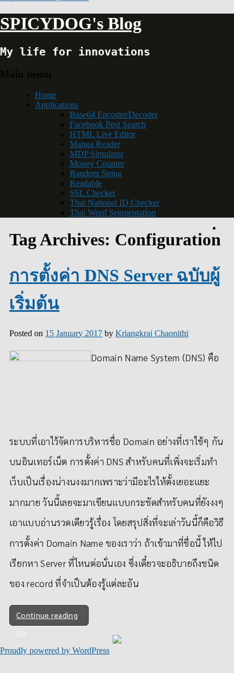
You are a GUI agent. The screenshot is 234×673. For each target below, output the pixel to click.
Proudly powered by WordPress (54, 650)
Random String (96, 173)
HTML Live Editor (103, 134)
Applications (56, 104)
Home (45, 95)
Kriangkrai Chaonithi (151, 333)
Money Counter (97, 163)
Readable (86, 183)
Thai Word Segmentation (113, 212)
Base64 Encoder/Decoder (114, 114)
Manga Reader (95, 144)
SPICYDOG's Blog (70, 23)
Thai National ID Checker (114, 202)
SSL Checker (92, 192)
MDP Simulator (97, 153)
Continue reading (47, 615)
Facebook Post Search (108, 124)
